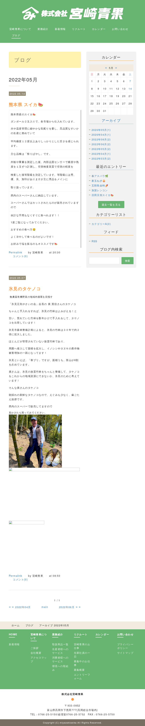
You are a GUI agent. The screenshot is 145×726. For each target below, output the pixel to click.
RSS (94, 241)
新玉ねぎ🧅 (99, 180)
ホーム (15, 625)
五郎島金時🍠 (100, 185)
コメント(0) (20, 256)
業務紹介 (42, 29)
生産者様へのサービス (60, 650)
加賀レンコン (100, 190)
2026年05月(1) (101, 130)
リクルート (79, 29)
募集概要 (79, 669)
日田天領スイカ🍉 (103, 195)
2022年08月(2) (101, 139)
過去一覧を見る (111, 204)
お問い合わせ (120, 29)
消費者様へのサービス (60, 659)
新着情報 (60, 29)
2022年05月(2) (101, 149)
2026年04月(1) (101, 134)
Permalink (15, 252)
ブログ (16, 35)
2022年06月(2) (101, 144)
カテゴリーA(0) (101, 224)
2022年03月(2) (101, 158)
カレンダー (99, 29)
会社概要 (36, 652)
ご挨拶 (35, 648)
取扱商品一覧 (60, 644)
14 (130, 88)
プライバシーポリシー (125, 646)
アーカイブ (111, 120)
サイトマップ (125, 652)
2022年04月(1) (101, 153)
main (45, 607)
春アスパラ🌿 (100, 176)
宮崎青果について (20, 29)
